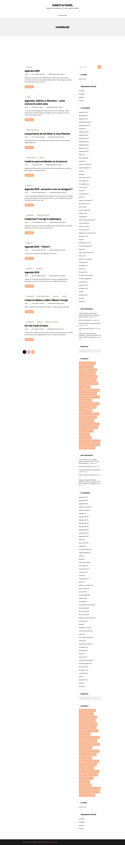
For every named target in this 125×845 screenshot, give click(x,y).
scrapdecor (82, 285)
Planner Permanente (85, 259)
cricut (83, 383)
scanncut (93, 427)
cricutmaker (85, 387)
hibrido (95, 404)
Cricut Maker (82, 184)
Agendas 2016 (83, 145)
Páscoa (81, 249)
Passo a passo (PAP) (30, 157)
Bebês (80, 174)
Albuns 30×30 (82, 158)
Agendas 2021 (83, 151)
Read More (29, 87)
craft (93, 380)
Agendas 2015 (29, 185)
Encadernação (29, 215)
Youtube (81, 100)
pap (82, 420)
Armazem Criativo (84, 164)
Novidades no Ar (83, 243)
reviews (81, 269)
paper (83, 424)
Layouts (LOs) (83, 226)
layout (83, 410)
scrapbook (84, 434)
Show (80, 292)
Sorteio (81, 301)
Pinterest (81, 97)
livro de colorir (83, 230)
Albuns (81, 155)
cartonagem (92, 376)
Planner (81, 256)
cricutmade (92, 383)
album (92, 363)
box (94, 370)
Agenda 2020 (29, 67)
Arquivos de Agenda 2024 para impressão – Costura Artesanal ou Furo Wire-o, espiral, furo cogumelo (90, 335)
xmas (91, 448)
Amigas (81, 161)
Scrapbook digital (84, 279)
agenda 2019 (82, 115)
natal (93, 417)
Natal (80, 239)
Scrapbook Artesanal (85, 275)
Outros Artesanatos (84, 246)
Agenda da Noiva (83, 125)
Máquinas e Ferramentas (86, 233)
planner (83, 427)
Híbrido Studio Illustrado (32, 130)
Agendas (28, 97)
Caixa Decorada (83, 177)
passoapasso (93, 424)
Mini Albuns (55, 296)
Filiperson (39, 322)
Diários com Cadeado (85, 200)
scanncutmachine (86, 431)
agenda (83, 363)
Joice (26, 74)
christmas (84, 380)
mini (96, 414)
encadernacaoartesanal (88, 393)
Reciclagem (82, 265)
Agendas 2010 (83, 132)
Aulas (80, 171)
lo (90, 410)
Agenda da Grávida (84, 122)
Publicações (82, 262)
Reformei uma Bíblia (84, 320)
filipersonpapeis (86, 400)
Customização (83, 194)
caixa (92, 373)
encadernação (85, 397)
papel (90, 420)
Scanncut (41, 157)
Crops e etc (82, 187)
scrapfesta (82, 288)
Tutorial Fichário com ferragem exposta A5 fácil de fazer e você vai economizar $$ (89, 315)
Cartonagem (82, 181)
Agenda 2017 (82, 112)
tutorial (83, 448)
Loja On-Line (82, 79)
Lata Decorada (83, 223)
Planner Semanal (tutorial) (86, 328)
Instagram (82, 94)
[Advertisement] (62, 47)
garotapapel (85, 404)
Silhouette (64, 296)
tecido (96, 444)
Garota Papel (62, 5)
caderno (83, 373)
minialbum (84, 417)
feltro (96, 397)
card (82, 376)
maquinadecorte (86, 414)
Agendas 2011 (82, 135)
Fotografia (82, 217)
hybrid (83, 407)
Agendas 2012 (29, 268)
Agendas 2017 (83, 148)
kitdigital (92, 407)
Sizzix (80, 298)
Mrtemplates (53, 842)
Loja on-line (62, 15)
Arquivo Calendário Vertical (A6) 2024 (89, 323)
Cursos (81, 190)
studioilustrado (85, 444)
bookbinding (85, 370)
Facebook (82, 91)
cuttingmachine (85, 390)
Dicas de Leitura (83, 204)
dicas (96, 390)
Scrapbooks (82, 282)
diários (81, 197)
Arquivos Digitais (83, 168)
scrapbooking (85, 437)
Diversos (81, 207)
